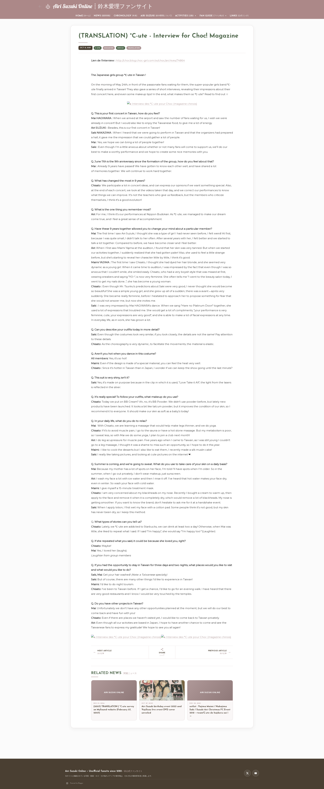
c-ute (97, 48)
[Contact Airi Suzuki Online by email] (255, 773)
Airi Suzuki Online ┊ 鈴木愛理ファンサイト (103, 6)
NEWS (102, 16)
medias (120, 48)
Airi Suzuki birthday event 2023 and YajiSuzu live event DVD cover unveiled (162, 709)
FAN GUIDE (213, 16)
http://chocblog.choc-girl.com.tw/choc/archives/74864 (150, 60)
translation (134, 48)
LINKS (239, 16)
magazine (108, 48)
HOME (83, 16)
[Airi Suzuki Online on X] (247, 773)
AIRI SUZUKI (156, 16)
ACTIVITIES (185, 16)
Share (162, 654)
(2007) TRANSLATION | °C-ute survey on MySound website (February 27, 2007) (113, 709)
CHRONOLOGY (125, 16)
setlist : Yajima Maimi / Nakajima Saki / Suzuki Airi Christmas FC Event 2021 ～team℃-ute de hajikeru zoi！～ (210, 711)
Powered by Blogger (76, 783)
